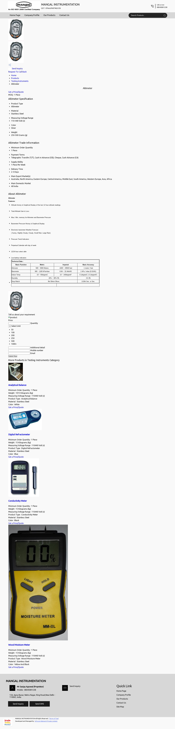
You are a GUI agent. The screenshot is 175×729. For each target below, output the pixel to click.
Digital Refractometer (19, 434)
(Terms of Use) (54, 718)
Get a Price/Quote (16, 92)
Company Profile (31, 15)
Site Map (120, 707)
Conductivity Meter (17, 501)
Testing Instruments (19, 81)
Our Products (49, 15)
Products (15, 78)
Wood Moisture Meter (19, 645)
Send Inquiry (17, 68)
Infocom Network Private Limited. (46, 721)
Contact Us (64, 15)
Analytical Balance (17, 385)
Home (13, 75)
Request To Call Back (17, 72)
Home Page (15, 15)
